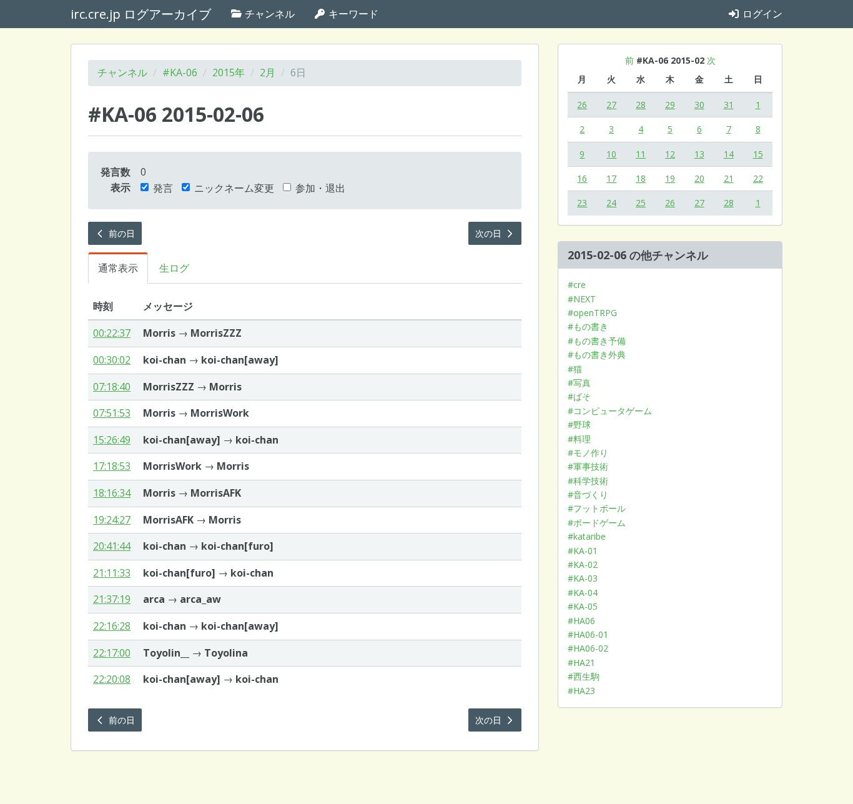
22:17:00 (112, 653)
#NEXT (582, 299)
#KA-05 (583, 606)
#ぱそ (579, 396)
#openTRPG (592, 313)
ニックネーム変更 (234, 188)
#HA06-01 (588, 634)
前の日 (120, 233)
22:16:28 (112, 626)
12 (670, 154)
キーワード (352, 14)
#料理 (579, 439)
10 (611, 154)
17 (611, 178)
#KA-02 (583, 564)
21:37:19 (112, 599)
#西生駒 (583, 676)
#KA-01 (583, 551)
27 (611, 105)
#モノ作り (588, 453)
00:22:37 (112, 333)
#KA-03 (583, 578)
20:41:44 (112, 546)
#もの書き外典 (597, 354)
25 (641, 203)
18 (641, 178)
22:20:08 (112, 679)
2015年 (228, 72)
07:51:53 (112, 413)
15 (758, 154)
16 (582, 178)
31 (729, 105)
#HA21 (581, 662)
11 (641, 154)
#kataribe (587, 536)
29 (670, 105)
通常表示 (118, 268)
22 (758, 178)
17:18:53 (112, 466)
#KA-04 (583, 592)
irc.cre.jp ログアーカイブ (141, 14)
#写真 (579, 383)
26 (582, 105)
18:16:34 (112, 493)
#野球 (579, 424)
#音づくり (588, 494)
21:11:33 (112, 573)
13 (699, 154)
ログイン (761, 14)
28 (641, 105)
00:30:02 (112, 360)
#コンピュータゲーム (610, 411)
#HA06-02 (588, 648)
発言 (163, 188)
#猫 (575, 369)
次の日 (489, 233)
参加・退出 (320, 188)
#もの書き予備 (597, 341)
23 (582, 203)
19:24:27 (112, 520)
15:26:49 (112, 440)
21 (729, 178)
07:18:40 (112, 387)
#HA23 (581, 691)
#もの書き (588, 326)
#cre (577, 284)
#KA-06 (179, 72)
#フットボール (597, 508)
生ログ (174, 268)
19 (670, 178)
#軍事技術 (588, 466)
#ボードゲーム (597, 523)
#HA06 (581, 621)
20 (699, 178)
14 (729, 154)
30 (699, 105)
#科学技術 (588, 481)
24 (611, 203)
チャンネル (268, 14)
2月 (267, 72)
